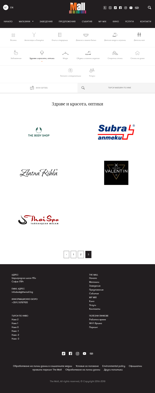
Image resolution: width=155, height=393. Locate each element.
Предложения (67, 21)
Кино (116, 21)
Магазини (24, 21)
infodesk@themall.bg (22, 292)
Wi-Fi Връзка (95, 323)
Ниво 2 (15, 319)
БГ (5, 7)
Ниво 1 (15, 323)
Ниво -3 (15, 338)
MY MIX (102, 21)
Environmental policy (113, 366)
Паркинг (93, 327)
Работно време (97, 319)
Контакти (145, 21)
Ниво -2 (15, 334)
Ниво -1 (15, 331)
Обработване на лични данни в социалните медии (42, 366)
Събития (87, 21)
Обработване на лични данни (82, 369)
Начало (8, 21)
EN (11, 7)
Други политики (113, 369)
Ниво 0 (15, 327)
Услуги (129, 21)
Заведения (46, 21)
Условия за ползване (87, 366)
